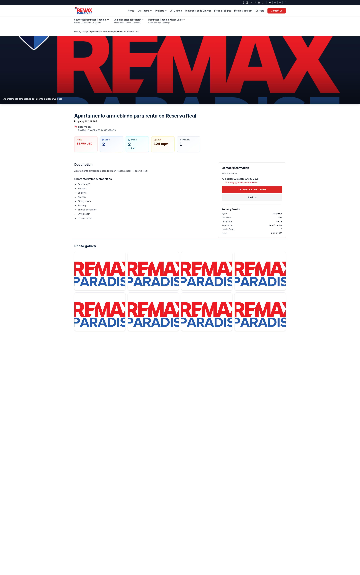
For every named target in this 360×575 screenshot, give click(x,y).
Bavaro (77, 23)
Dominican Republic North (127, 19)
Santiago (166, 23)
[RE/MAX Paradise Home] (83, 10)
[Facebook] (243, 2)
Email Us (252, 197)
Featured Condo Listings (198, 10)
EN (270, 2)
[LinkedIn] (259, 2)
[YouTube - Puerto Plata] (255, 2)
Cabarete (136, 23)
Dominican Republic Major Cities (165, 19)
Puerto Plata (119, 23)
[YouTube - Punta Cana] (251, 2)
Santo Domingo (154, 23)
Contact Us (276, 10)
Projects (159, 10)
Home (131, 10)
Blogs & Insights (222, 10)
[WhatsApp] (263, 2)
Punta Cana (86, 23)
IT (285, 2)
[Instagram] (247, 2)
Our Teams (143, 10)
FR (280, 2)
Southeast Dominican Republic (90, 19)
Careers (260, 10)
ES (275, 2)
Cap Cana (97, 23)
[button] (180, 70)
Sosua (128, 23)
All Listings (176, 10)
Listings (85, 31)
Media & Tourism (243, 10)
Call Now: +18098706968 (252, 189)
